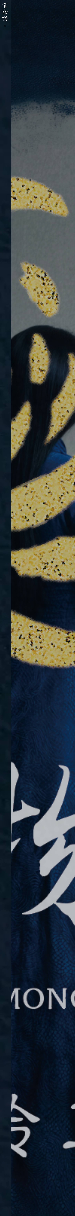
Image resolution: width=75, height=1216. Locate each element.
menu (5, 26)
